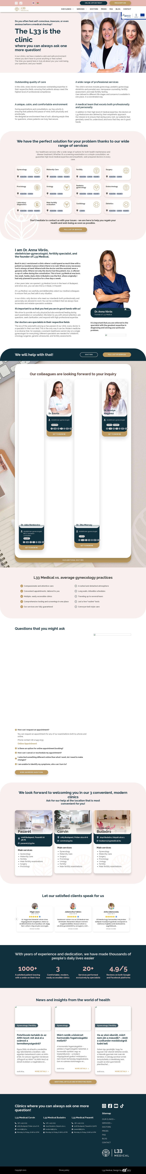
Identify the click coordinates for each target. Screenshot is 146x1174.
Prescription (120, 3)
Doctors (94, 9)
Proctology (25, 866)
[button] (129, 919)
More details (41, 1071)
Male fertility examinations (31, 861)
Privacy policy (64, 1170)
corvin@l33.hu (66, 841)
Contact (127, 9)
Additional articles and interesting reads (73, 1082)
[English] (33, 3)
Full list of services (73, 229)
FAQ (111, 9)
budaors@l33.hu (51, 1129)
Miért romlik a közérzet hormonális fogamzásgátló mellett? (72, 1038)
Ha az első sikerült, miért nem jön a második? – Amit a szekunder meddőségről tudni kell (112, 1039)
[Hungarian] (38, 3)
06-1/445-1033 (37, 740)
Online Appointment (93, 3)
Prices (104, 9)
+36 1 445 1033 (22, 1123)
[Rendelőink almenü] (114, 1119)
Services (80, 9)
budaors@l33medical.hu (110, 841)
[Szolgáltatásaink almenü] (111, 1123)
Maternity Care (26, 856)
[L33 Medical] (22, 9)
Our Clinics (66, 9)
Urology (63, 861)
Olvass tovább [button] (35, 929)
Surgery (23, 864)
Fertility (23, 859)
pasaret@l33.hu (27, 843)
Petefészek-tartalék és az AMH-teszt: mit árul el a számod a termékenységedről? (31, 1039)
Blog (118, 9)
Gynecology (25, 854)
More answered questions (31, 772)
